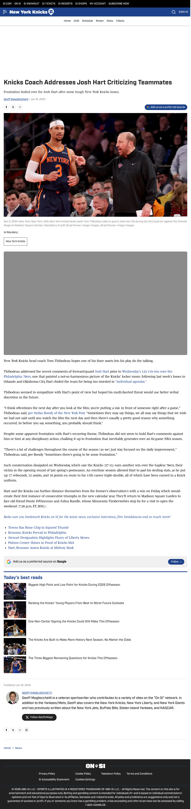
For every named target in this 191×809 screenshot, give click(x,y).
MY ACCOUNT (98, 3)
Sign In (183, 12)
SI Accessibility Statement (54, 779)
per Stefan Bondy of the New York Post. (56, 413)
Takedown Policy (111, 774)
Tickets (120, 21)
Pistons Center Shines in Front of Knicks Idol (41, 543)
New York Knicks (15, 241)
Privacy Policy (47, 774)
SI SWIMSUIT (31, 3)
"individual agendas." (131, 381)
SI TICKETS (48, 3)
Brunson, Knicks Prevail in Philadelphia (37, 532)
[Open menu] (5, 12)
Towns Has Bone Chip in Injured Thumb (38, 527)
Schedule (87, 21)
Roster (100, 21)
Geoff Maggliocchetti (16, 99)
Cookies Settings (85, 779)
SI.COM (7, 3)
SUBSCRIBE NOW (119, 3)
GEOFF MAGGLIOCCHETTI (37, 693)
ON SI (17, 3)
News (18, 748)
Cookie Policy (83, 774)
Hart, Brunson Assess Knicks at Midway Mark (41, 548)
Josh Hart (102, 371)
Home (67, 21)
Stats (110, 21)
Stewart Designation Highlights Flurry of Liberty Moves (48, 538)
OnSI (76, 21)
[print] (26, 730)
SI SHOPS (81, 3)
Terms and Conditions (139, 774)
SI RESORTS (65, 3)
